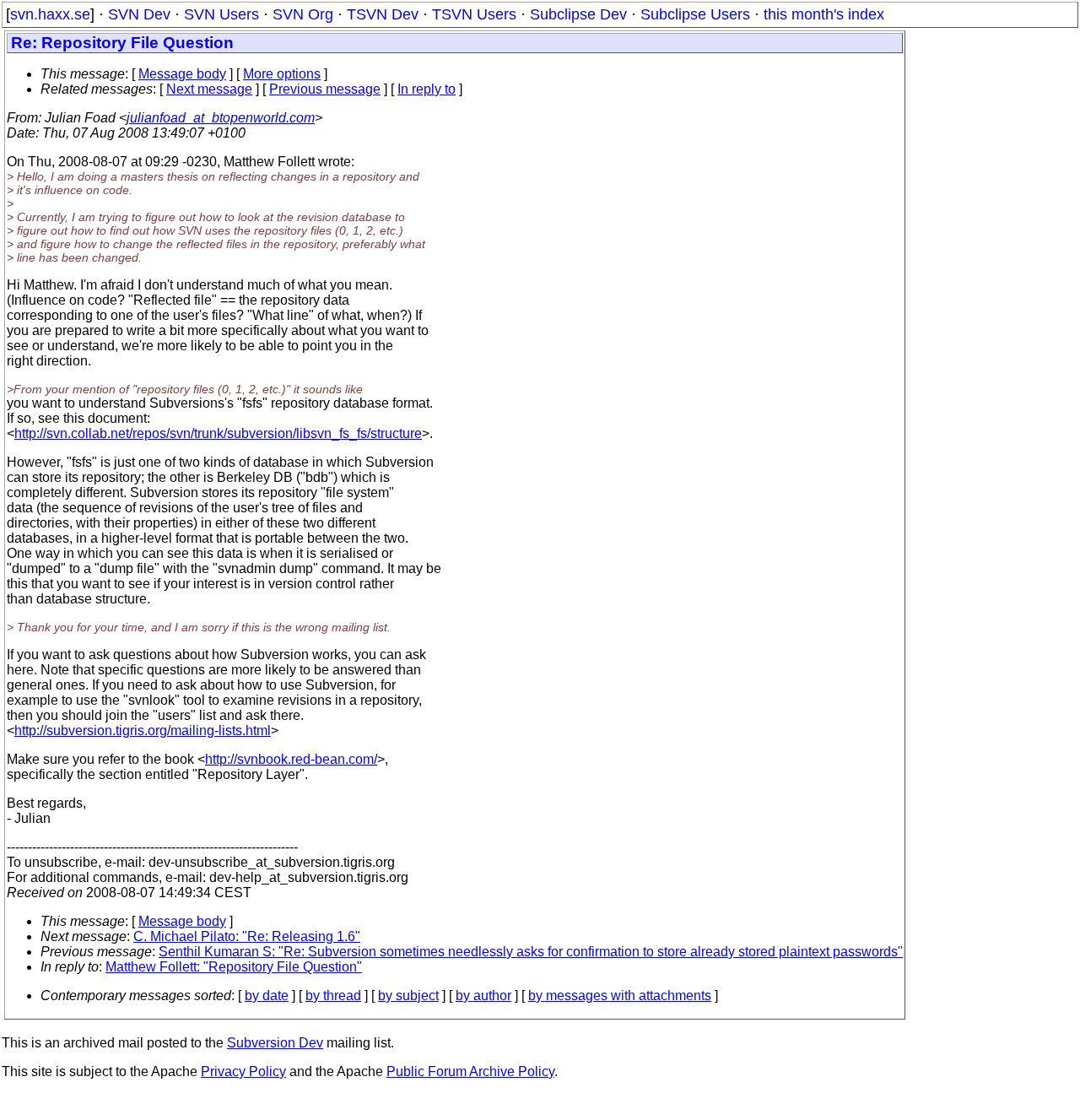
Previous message (325, 89)
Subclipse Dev (578, 14)
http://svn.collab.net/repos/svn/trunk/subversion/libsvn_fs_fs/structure (218, 433)
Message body (182, 74)
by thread (333, 995)
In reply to (426, 89)
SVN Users (221, 14)
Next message (209, 89)
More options (282, 74)
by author (483, 995)
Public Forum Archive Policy (470, 1071)
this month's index (824, 14)
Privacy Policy (243, 1071)
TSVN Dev (382, 14)
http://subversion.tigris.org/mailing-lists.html (142, 730)
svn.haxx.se (50, 14)
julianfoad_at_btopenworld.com (221, 118)
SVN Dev (139, 14)
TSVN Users (474, 14)
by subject (408, 995)
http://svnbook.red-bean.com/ (291, 759)
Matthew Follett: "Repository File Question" (233, 967)
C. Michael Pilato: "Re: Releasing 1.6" (246, 936)
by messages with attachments (619, 995)
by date (267, 995)
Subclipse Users (695, 14)
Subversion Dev (275, 1043)
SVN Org (303, 14)
